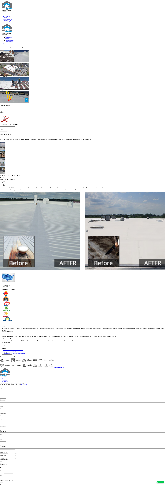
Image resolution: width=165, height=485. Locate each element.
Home (2, 378)
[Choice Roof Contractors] (7, 9)
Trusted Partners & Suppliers (7, 21)
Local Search (3, 379)
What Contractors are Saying (7, 20)
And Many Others (59, 367)
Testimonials (5, 17)
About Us (3, 15)
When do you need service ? (4, 458)
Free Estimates (4, 22)
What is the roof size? (3, 480)
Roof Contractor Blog (5, 381)
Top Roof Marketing (24, 384)
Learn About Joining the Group (7, 19)
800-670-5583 (6, 382)
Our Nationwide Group (6, 16)
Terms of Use (14, 383)
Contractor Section (4, 18)
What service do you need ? (4, 452)
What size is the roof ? (3, 455)
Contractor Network (4, 380)
